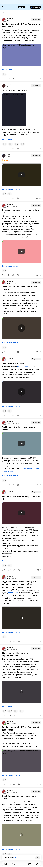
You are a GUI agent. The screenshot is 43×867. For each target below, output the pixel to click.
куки (14, 857)
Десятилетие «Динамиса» (14, 363)
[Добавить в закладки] (8, 148)
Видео (9, 360)
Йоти (8, 155)
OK (38, 858)
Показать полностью (10, 70)
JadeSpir (10, 85)
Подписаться (36, 19)
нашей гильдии (23, 367)
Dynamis (10, 19)
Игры (8, 20)
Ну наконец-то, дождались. (15, 90)
